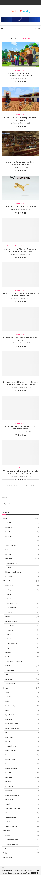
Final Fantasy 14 (22, 737)
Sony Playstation (22, 844)
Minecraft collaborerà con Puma (20, 206)
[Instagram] (21, 2)
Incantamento (22, 608)
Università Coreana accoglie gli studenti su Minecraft (20, 163)
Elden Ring (22, 719)
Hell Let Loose (22, 759)
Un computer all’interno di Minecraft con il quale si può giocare (20, 472)
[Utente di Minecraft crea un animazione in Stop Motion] (20, 54)
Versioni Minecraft (22, 683)
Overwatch (22, 576)
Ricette (22, 657)
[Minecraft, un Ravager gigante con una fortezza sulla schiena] (20, 274)
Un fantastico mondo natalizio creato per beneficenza (20, 427)
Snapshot (22, 679)
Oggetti (22, 612)
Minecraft (17, 70)
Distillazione (22, 599)
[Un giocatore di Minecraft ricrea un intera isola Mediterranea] (20, 230)
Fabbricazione (22, 603)
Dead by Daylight (22, 706)
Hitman (22, 764)
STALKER (21, 849)
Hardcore (22, 639)
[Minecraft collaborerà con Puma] (20, 188)
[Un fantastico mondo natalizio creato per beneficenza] (20, 408)
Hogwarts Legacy (22, 768)
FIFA (22, 733)
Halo (22, 550)
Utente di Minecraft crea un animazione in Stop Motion (20, 74)
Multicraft (22, 670)
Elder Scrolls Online (22, 724)
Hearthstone (22, 755)
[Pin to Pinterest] (22, 82)
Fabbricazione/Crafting (22, 661)
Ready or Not (22, 799)
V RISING (22, 822)
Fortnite (22, 532)
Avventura (22, 625)
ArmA (22, 692)
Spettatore (22, 648)
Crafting (22, 590)
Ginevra (14, 209)
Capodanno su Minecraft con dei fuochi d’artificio (20, 339)
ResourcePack (22, 563)
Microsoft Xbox (22, 840)
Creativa (22, 630)
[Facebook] (19, 2)
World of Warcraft (22, 826)
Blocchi (22, 594)
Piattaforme (21, 831)
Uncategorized (21, 857)
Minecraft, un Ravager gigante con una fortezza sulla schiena (20, 294)
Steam (22, 813)
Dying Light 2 (22, 715)
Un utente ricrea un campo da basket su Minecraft (20, 119)
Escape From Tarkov (22, 728)
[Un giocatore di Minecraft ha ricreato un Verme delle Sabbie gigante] (20, 363)
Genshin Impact (22, 746)
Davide (15, 78)
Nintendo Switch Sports (22, 572)
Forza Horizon (22, 536)
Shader (22, 567)
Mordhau (22, 782)
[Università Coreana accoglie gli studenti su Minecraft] (20, 143)
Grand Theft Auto (22, 545)
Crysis (22, 701)
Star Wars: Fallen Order (22, 808)
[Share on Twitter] (20, 82)
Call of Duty (22, 523)
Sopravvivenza (22, 643)
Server (22, 666)
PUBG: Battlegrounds (22, 795)
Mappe (22, 617)
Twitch (21, 853)
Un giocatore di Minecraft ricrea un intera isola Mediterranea (20, 250)
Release (22, 652)
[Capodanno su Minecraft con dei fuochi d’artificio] (20, 319)
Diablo (22, 710)
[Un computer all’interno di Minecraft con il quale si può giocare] (20, 452)
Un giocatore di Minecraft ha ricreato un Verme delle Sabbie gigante (20, 383)
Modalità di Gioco (22, 621)
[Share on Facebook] (18, 82)
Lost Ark (22, 554)
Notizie (24, 70)
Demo (22, 634)
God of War (22, 541)
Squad (22, 804)
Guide (21, 518)
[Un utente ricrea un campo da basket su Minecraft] (20, 99)
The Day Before (22, 817)
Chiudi (35, 873)
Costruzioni (10, 245)
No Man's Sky (22, 786)
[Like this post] (16, 82)
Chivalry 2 (22, 527)
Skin (22, 675)
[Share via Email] (25, 82)
